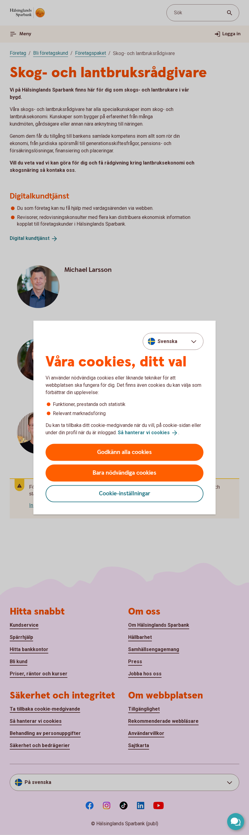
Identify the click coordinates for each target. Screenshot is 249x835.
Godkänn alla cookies (124, 452)
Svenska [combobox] (167, 341)
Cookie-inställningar (124, 493)
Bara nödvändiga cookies (124, 472)
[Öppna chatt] (235, 821)
